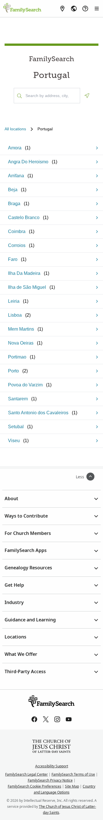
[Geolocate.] (87, 95)
